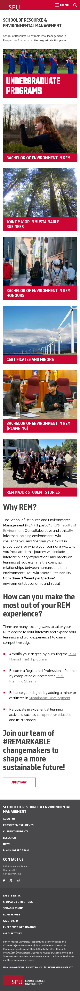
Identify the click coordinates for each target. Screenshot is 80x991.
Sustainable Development (49, 698)
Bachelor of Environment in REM (38, 157)
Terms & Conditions (13, 967)
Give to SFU (10, 921)
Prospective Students (16, 40)
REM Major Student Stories (33, 492)
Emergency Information (19, 927)
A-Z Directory (12, 933)
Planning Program (16, 850)
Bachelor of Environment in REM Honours (38, 293)
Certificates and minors (30, 359)
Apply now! (19, 782)
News (6, 844)
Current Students (15, 831)
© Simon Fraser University (58, 967)
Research (9, 837)
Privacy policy (34, 967)
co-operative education (55, 714)
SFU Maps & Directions (18, 902)
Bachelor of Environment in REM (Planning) (38, 426)
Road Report (11, 914)
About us (9, 819)
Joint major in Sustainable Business (33, 224)
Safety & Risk (12, 895)
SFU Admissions (13, 908)
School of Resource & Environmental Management (32, 23)
